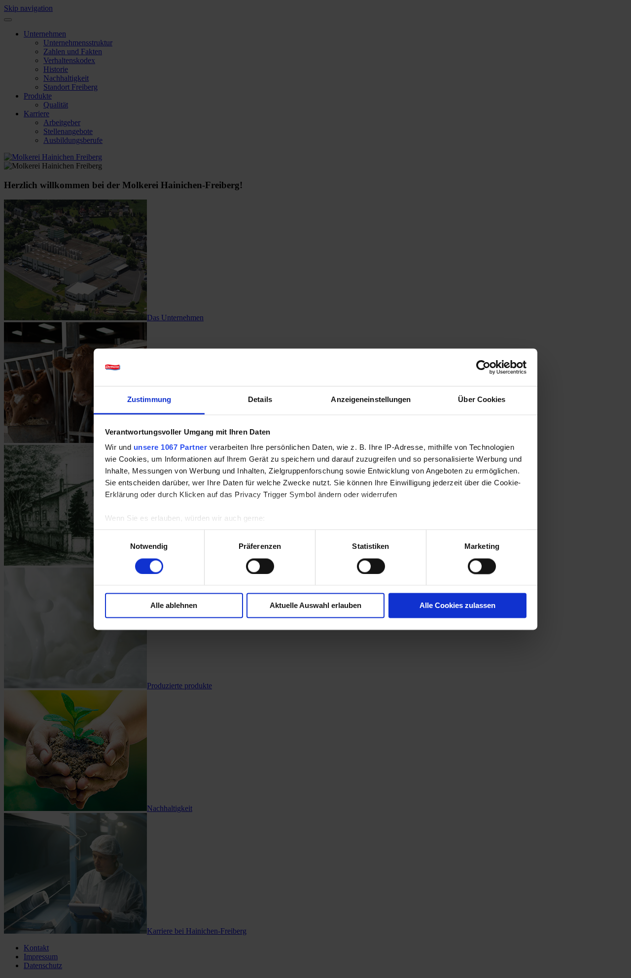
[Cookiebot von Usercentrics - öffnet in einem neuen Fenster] (483, 367)
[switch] (260, 566)
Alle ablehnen (173, 606)
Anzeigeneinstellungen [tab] (371, 400)
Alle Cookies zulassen (457, 606)
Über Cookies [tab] (481, 400)
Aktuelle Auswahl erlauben (315, 606)
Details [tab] (260, 400)
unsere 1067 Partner (171, 447)
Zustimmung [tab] (149, 400)
